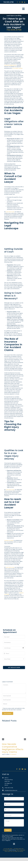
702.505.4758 (8, 2)
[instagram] (19, 2)
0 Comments (13, 754)
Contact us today (8, 540)
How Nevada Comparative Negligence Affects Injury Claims (12, 748)
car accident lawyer (17, 68)
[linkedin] (24, 2)
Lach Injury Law (10, 211)
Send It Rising (12, 850)
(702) (9, 787)
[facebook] (17, 2)
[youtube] (22, 2)
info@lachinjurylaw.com (11, 790)
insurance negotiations (10, 65)
